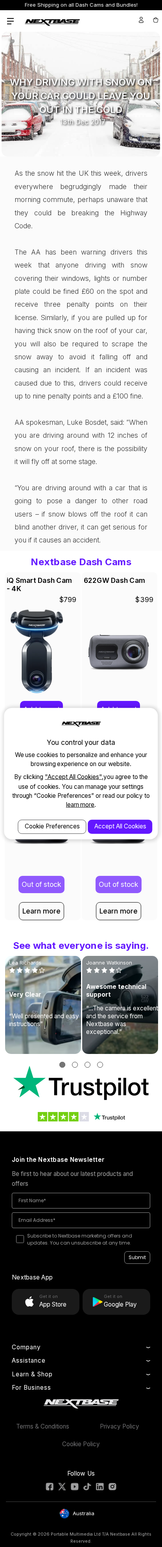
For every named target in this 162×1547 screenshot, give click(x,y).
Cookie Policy (81, 1444)
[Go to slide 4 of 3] (100, 1065)
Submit (137, 1257)
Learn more (41, 911)
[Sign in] (141, 19)
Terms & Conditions (42, 1426)
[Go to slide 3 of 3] (87, 1065)
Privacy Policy (119, 1426)
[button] (81, 1083)
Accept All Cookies (120, 826)
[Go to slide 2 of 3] (75, 1065)
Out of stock (41, 884)
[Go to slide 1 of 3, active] (62, 1065)
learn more (80, 804)
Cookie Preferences (52, 826)
